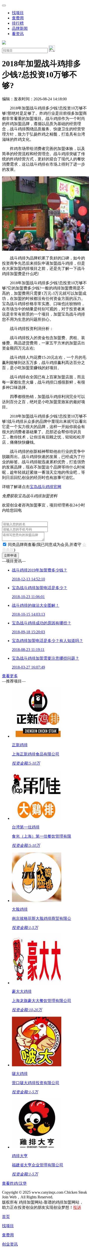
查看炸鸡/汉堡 (14, 1183)
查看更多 (10, 676)
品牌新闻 (20, 28)
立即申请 (10, 555)
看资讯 (18, 34)
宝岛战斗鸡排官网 (45, 487)
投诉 (77, 1207)
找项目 (18, 13)
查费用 (18, 18)
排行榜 (18, 23)
